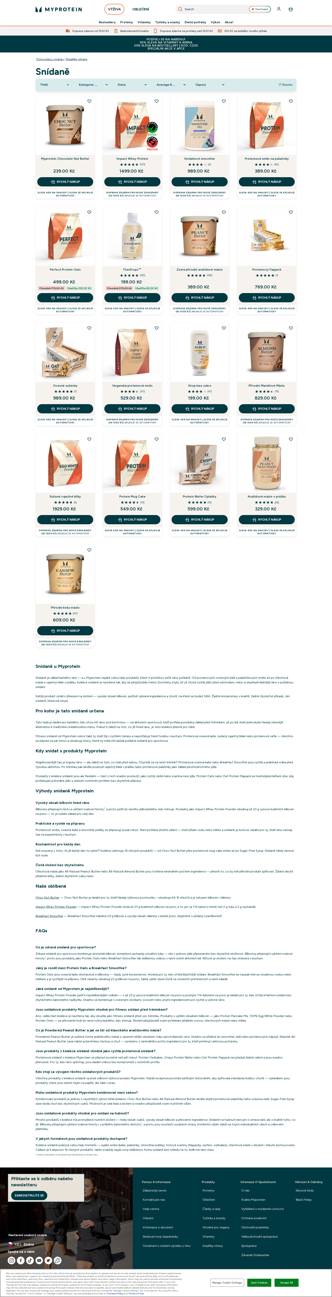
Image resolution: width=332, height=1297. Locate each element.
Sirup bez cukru (199, 385)
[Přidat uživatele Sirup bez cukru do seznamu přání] (224, 328)
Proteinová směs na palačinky (267, 158)
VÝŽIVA (114, 9)
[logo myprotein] (59, 9)
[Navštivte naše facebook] (21, 1260)
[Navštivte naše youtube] (39, 1260)
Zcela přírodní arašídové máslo (200, 269)
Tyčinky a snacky (167, 22)
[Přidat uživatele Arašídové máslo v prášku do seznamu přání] (291, 439)
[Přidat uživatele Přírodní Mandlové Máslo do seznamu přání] (291, 328)
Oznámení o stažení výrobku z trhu (166, 1245)
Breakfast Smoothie (49, 916)
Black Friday (304, 1199)
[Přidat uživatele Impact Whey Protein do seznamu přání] (156, 101)
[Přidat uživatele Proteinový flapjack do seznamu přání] (291, 212)
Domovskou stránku (50, 59)
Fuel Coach (262, 9)
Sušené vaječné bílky (65, 496)
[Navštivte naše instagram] (11, 1260)
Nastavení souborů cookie (27, 1235)
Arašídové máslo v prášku (267, 496)
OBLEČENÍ (140, 9)
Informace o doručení (158, 1227)
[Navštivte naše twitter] (48, 1260)
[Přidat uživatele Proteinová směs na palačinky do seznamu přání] (291, 101)
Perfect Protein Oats (65, 269)
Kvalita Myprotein (253, 1199)
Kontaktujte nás (154, 1199)
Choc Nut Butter (47, 897)
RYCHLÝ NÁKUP (68, 181)
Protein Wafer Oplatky (199, 496)
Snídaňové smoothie (199, 158)
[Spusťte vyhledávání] (180, 9)
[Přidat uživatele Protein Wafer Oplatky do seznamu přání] (224, 439)
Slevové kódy (305, 1190)
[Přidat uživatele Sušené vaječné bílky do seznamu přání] (89, 439)
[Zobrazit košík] (290, 9)
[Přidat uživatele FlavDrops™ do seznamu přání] (156, 212)
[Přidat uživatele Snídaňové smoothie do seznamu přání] (224, 101)
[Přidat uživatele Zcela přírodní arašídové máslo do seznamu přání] (224, 212)
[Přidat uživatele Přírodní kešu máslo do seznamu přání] (89, 550)
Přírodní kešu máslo (65, 607)
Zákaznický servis (154, 1190)
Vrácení (148, 1218)
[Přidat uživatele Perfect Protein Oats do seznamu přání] (89, 212)
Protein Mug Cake (132, 496)
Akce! (229, 22)
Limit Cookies (259, 1282)
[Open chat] (57, 1260)
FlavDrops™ (132, 269)
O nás (245, 1190)
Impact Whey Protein (132, 158)
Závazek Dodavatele (255, 1255)
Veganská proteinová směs (132, 385)
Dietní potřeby (195, 22)
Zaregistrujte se (29, 1195)
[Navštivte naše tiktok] (30, 1260)
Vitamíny (144, 22)
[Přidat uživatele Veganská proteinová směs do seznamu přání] (156, 328)
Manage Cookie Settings (227, 1282)
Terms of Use (136, 1293)
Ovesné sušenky (65, 385)
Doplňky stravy (76, 59)
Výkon (215, 22)
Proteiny (126, 22)
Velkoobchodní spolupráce (259, 1236)
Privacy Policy (115, 1293)
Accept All (286, 1282)
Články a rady (211, 1209)
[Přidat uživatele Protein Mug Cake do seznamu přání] (156, 439)
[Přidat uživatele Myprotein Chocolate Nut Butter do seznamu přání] (89, 101)
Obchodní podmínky (255, 1227)
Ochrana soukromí (253, 1218)
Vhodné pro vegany (216, 1227)
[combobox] (223, 9)
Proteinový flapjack (266, 269)
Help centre (151, 1209)
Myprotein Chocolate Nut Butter (65, 158)
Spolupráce (249, 1245)
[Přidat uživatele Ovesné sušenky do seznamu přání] (89, 328)
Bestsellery (107, 22)
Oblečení (209, 1199)
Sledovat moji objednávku (160, 1236)
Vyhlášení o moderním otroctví (262, 1209)
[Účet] (279, 9)
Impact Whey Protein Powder (56, 906)
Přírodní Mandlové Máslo (267, 385)
